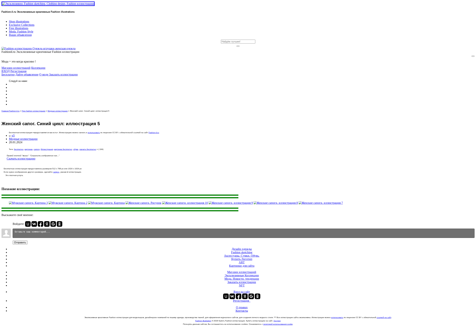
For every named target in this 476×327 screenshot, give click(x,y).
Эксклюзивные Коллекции (242, 275)
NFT (242, 285)
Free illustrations (18, 28)
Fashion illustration (203, 321)
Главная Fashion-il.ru (10, 111)
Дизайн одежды (242, 249)
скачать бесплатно (87, 149)
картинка (29, 149)
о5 (13, 135)
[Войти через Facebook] (40, 224)
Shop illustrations (19, 21)
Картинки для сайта (241, 265)
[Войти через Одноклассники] (59, 224)
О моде (44, 74)
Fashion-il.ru (154, 133)
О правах (242, 307)
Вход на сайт (242, 291)
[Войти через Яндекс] (47, 224)
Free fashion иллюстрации (33, 111)
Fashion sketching (241, 252)
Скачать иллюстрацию (21, 158)
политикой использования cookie (278, 324)
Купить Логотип (241, 259)
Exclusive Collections (21, 24)
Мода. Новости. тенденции (241, 278)
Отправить (20, 242)
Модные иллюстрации (58, 111)
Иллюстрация (47, 149)
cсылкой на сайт (384, 317)
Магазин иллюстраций (15, 67)
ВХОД (5, 71)
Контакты (242, 310)
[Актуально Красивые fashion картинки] (38, 48)
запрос (56, 172)
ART (242, 262)
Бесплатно (8, 74)
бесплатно (18, 149)
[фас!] (238, 46)
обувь (75, 149)
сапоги (37, 149)
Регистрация (18, 71)
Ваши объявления (20, 34)
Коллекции (38, 67)
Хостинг (277, 321)
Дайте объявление (26, 74)
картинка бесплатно (63, 149)
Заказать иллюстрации (63, 74)
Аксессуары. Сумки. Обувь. (241, 255)
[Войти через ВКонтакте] (34, 224)
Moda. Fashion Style (21, 31)
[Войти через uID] (28, 224)
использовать (94, 133)
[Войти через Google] (53, 224)
